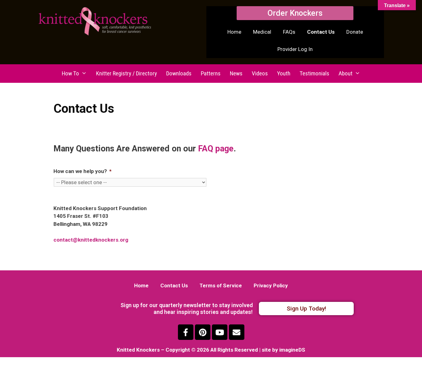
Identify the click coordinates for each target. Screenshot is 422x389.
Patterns (211, 73)
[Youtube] (219, 332)
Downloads (179, 73)
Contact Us (321, 32)
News (236, 73)
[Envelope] (236, 332)
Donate (354, 32)
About (345, 73)
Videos (260, 73)
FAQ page (216, 149)
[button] (295, 13)
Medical (262, 32)
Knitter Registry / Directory (126, 73)
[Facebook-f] (185, 332)
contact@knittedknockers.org (90, 240)
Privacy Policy (271, 285)
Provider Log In (295, 49)
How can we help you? (82, 171)
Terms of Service (221, 285)
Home (234, 32)
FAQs (289, 32)
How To (70, 73)
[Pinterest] (202, 332)
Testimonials (314, 73)
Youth (283, 73)
